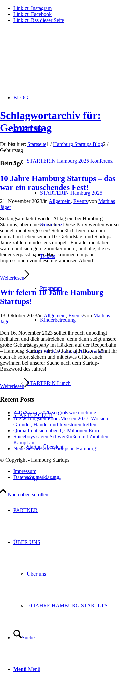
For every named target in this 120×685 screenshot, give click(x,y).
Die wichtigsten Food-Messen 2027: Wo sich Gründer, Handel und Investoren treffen (60, 421)
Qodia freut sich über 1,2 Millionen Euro (56, 430)
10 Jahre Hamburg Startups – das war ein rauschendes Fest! (57, 183)
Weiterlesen (12, 278)
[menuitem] (66, 510)
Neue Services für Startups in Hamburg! (55, 448)
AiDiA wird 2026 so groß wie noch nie (54, 412)
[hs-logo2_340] (50, 60)
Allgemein (60, 201)
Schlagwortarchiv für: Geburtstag (50, 121)
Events (80, 201)
